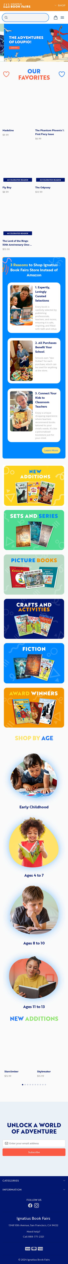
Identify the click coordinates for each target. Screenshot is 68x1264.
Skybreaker (42, 1071)
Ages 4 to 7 (34, 875)
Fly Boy (7, 187)
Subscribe (34, 1152)
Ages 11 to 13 (34, 1006)
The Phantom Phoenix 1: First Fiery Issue (49, 132)
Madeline (8, 130)
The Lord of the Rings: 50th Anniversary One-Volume (16, 243)
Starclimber (9, 1071)
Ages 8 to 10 (34, 943)
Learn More (51, 450)
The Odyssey (42, 187)
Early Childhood (34, 806)
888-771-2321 (36, 1236)
